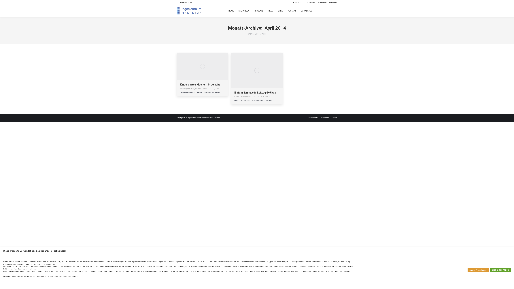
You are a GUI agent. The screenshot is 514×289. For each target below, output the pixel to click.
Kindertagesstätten (187, 89)
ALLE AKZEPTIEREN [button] (500, 270)
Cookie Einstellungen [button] (478, 270)
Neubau (198, 89)
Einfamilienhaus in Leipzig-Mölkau (255, 92)
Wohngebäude (246, 97)
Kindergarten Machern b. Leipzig (200, 84)
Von (205, 89)
